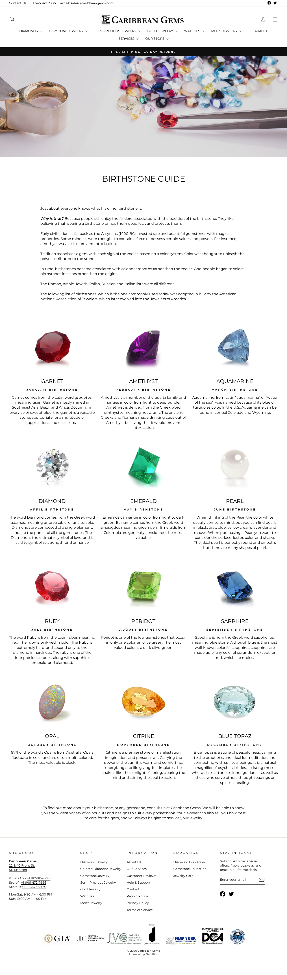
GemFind (152, 954)
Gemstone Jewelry (66, 31)
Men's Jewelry (224, 31)
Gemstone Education (190, 869)
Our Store (155, 39)
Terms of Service (140, 910)
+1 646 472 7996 (43, 3)
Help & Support (138, 882)
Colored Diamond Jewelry (100, 869)
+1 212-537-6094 (34, 887)
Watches (192, 31)
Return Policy (137, 896)
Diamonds (29, 31)
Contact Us (17, 3)
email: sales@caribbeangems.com (87, 3)
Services (127, 39)
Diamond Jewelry (94, 862)
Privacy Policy (138, 903)
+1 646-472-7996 (33, 882)
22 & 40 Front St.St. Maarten (22, 868)
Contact (133, 889)
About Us (134, 862)
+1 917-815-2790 (38, 878)
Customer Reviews (141, 876)
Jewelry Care (183, 876)
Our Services (137, 869)
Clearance (258, 31)
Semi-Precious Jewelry (115, 31)
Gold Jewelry (160, 31)
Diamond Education (189, 862)
